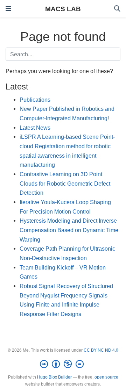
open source (106, 377)
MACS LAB (63, 9)
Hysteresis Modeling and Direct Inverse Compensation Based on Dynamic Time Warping (69, 229)
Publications (35, 99)
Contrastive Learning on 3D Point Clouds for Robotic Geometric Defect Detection (65, 183)
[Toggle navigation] (8, 8)
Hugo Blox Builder (54, 377)
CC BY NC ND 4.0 (101, 350)
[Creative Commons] (63, 364)
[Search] (117, 9)
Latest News (35, 127)
